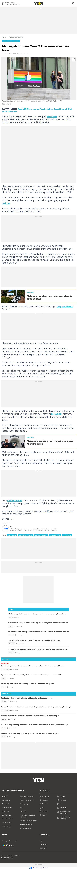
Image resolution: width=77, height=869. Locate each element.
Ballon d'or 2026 (41, 535)
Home (4, 37)
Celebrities (5, 669)
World (10, 626)
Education (11, 644)
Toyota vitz (67, 535)
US (10, 617)
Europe (4, 719)
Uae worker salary (26, 535)
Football (11, 635)
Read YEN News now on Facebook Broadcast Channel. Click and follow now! (37, 110)
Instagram (56, 413)
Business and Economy (16, 37)
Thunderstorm (55, 535)
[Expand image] (74, 59)
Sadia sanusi (12, 535)
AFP (21, 54)
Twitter (6, 203)
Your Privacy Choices (40, 868)
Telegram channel (65, 306)
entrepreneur (14, 500)
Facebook (52, 116)
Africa (3, 728)
